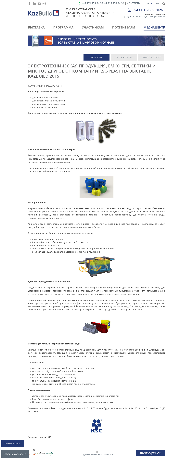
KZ (148, 3)
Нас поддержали (150, 453)
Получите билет (12, 443)
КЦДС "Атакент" (134, 16)
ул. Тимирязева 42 (155, 16)
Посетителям (123, 27)
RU (153, 3)
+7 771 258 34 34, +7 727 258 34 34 (103, 3)
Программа (63, 27)
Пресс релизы (124, 57)
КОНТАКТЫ (133, 3)
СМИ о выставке (151, 57)
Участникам (93, 27)
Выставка (36, 27)
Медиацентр (154, 27)
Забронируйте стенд (15, 454)
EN (157, 3)
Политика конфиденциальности (99, 454)
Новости (96, 57)
